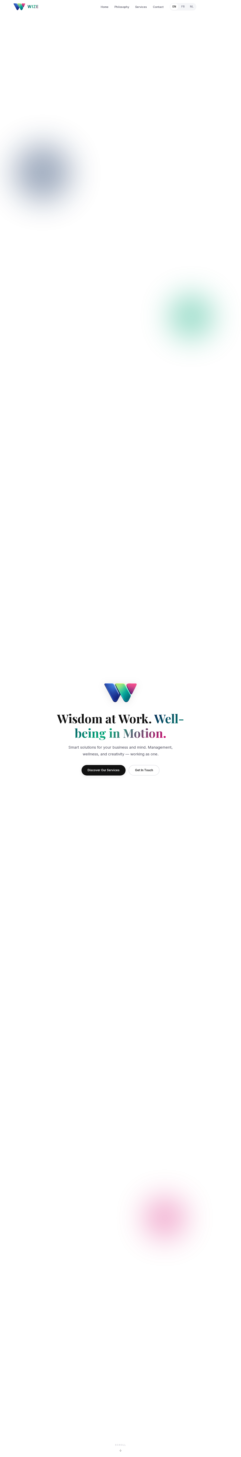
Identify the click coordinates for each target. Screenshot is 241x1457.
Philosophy (121, 6)
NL (192, 6)
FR (183, 6)
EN (174, 6)
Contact (158, 6)
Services (141, 6)
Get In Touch (144, 770)
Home (104, 6)
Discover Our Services (104, 770)
